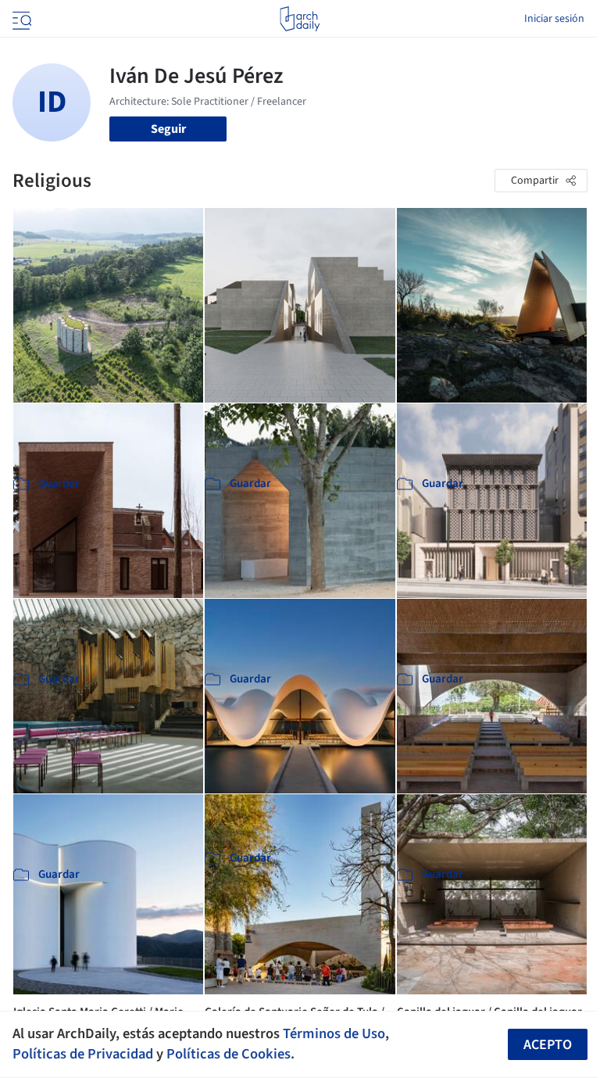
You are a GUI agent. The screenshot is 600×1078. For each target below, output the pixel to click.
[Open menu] (20, 19)
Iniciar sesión (554, 18)
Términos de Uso (334, 1033)
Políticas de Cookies (228, 1054)
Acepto (547, 1045)
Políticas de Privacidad (82, 1054)
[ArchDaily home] (300, 18)
